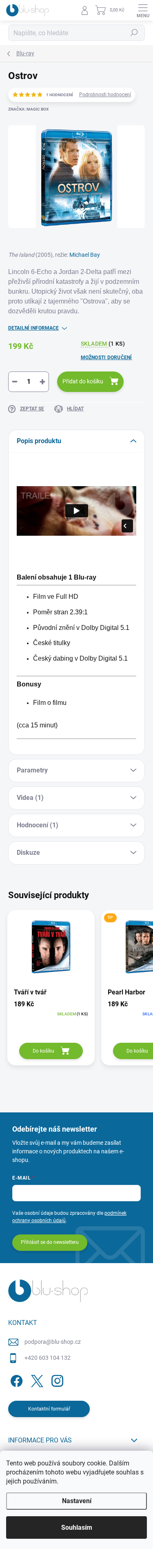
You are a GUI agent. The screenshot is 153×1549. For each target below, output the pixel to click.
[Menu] (143, 10)
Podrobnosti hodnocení (105, 94)
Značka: (28, 109)
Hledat (134, 33)
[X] (36, 1379)
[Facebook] (15, 1379)
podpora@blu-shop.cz (52, 1341)
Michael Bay (84, 254)
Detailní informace (33, 328)
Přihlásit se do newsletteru (50, 1242)
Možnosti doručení (106, 357)
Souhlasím (76, 1527)
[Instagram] (56, 1379)
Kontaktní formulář (49, 1409)
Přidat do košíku (82, 381)
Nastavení (76, 1501)
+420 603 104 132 (47, 1357)
